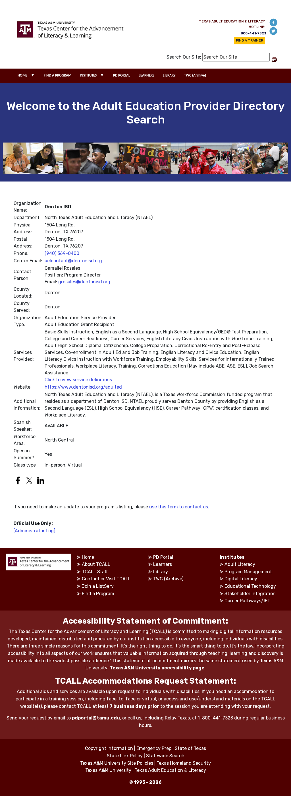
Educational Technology (250, 586)
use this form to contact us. (179, 507)
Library (160, 571)
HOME (22, 75)
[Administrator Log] (34, 530)
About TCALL (96, 564)
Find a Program (98, 593)
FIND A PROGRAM (57, 75)
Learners (162, 564)
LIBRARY (169, 75)
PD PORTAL (121, 75)
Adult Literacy (240, 564)
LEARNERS (146, 75)
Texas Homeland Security (184, 763)
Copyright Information (109, 748)
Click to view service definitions (78, 379)
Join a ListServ (98, 586)
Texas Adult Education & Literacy (170, 770)
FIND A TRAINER (249, 40)
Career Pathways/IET (247, 600)
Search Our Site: (184, 57)
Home (88, 557)
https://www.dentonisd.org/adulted (83, 387)
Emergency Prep (153, 748)
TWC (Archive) (195, 75)
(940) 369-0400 (62, 253)
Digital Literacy (241, 578)
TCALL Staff (95, 571)
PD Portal (163, 557)
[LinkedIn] (42, 476)
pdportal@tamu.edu (96, 718)
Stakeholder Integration (250, 593)
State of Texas (190, 748)
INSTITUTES (88, 75)
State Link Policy (125, 755)
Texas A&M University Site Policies (116, 763)
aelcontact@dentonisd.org (73, 260)
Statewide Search (165, 755)
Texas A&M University (108, 770)
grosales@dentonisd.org (84, 281)
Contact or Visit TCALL (106, 578)
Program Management (248, 571)
